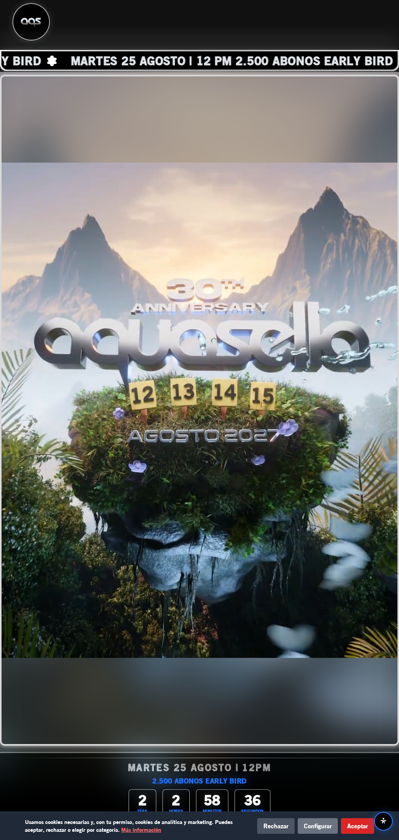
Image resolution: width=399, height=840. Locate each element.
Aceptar (357, 825)
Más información (141, 829)
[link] (199, 60)
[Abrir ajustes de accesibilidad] (383, 821)
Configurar (318, 825)
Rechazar (275, 825)
